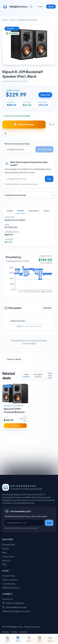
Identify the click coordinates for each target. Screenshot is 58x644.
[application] (29, 280)
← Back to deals (13, 359)
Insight (10, 210)
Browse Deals (8, 544)
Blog (4, 552)
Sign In (41, 6)
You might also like (38, 375)
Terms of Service (10, 579)
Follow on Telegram (15, 603)
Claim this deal (26, 124)
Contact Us (7, 599)
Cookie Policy (8, 583)
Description (33, 210)
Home (4, 20)
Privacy (5, 632)
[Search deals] (31, 6)
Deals (13, 20)
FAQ (4, 564)
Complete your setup (29, 195)
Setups (5, 548)
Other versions (26, 375)
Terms (14, 632)
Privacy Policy (8, 575)
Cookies (23, 632)
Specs (46, 210)
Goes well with (50, 375)
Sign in (19, 326)
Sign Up (51, 6)
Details (21, 210)
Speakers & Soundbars (28, 20)
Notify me (46, 149)
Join (49, 179)
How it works (8, 556)
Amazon (16, 425)
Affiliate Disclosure (10, 587)
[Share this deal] (5, 133)
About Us (6, 560)
